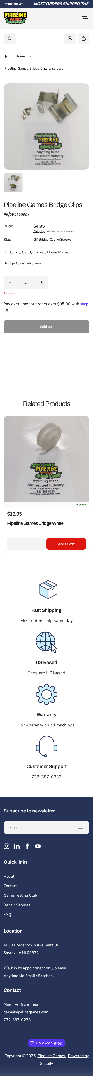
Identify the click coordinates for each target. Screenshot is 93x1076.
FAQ (7, 914)
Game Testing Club (20, 895)
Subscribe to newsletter (29, 810)
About (9, 876)
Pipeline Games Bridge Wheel (35, 523)
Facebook (46, 975)
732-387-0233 (46, 777)
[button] (13, 182)
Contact (10, 886)
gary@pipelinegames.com (26, 1012)
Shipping (39, 231)
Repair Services (17, 905)
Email (30, 975)
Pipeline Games (52, 1056)
